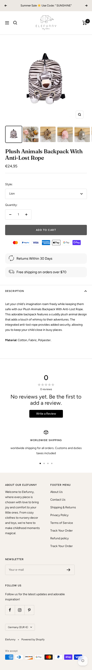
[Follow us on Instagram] (19, 610)
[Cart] (84, 23)
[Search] (15, 23)
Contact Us (57, 499)
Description (14, 291)
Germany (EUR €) (18, 627)
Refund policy (59, 538)
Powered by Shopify (33, 639)
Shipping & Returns (63, 507)
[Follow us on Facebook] (10, 610)
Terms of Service (61, 523)
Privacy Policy (59, 515)
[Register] (68, 569)
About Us (56, 492)
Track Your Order (61, 530)
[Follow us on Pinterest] (29, 610)
